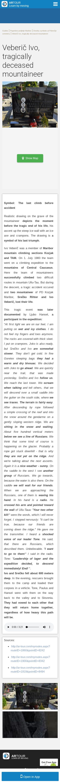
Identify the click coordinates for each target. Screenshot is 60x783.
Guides (5, 31)
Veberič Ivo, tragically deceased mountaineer (30, 34)
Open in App (31, 777)
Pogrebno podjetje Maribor (20, 31)
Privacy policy (33, 769)
